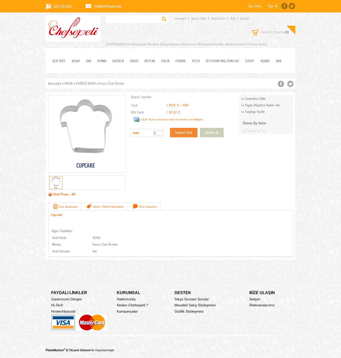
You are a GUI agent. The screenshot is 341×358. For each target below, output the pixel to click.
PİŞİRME (180, 61)
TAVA (279, 61)
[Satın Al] (212, 132)
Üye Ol (272, 6)
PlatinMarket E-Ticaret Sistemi (68, 350)
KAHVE (134, 61)
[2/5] (247, 130)
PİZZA (196, 61)
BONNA (101, 61)
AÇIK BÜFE (59, 61)
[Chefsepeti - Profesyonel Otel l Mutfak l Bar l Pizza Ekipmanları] (73, 36)
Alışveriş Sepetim (275, 32)
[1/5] (244, 130)
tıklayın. (198, 119)
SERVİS (249, 61)
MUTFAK (150, 61)
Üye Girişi (254, 6)
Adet (136, 133)
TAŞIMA (265, 61)
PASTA (165, 61)
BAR (88, 61)
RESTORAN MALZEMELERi (222, 61)
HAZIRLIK (118, 61)
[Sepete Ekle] (183, 132)
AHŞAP (76, 61)
